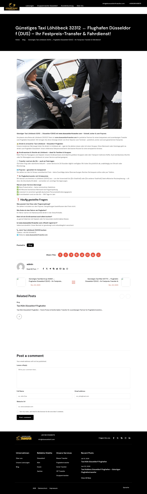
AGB (34, 488)
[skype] (76, 255)
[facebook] (60, 255)
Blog (23, 40)
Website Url (21, 402)
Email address (80, 391)
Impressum (54, 488)
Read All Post (32, 269)
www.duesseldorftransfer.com (70, 134)
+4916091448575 (135, 3)
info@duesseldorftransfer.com (113, 3)
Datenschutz (42, 488)
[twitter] (66, 255)
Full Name (20, 391)
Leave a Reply (22, 365)
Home (18, 40)
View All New (86, 478)
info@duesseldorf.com (46, 439)
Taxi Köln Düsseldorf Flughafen (31, 305)
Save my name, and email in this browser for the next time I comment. (42, 411)
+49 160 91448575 (48, 435)
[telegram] (71, 255)
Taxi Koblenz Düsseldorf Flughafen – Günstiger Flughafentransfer (100, 470)
